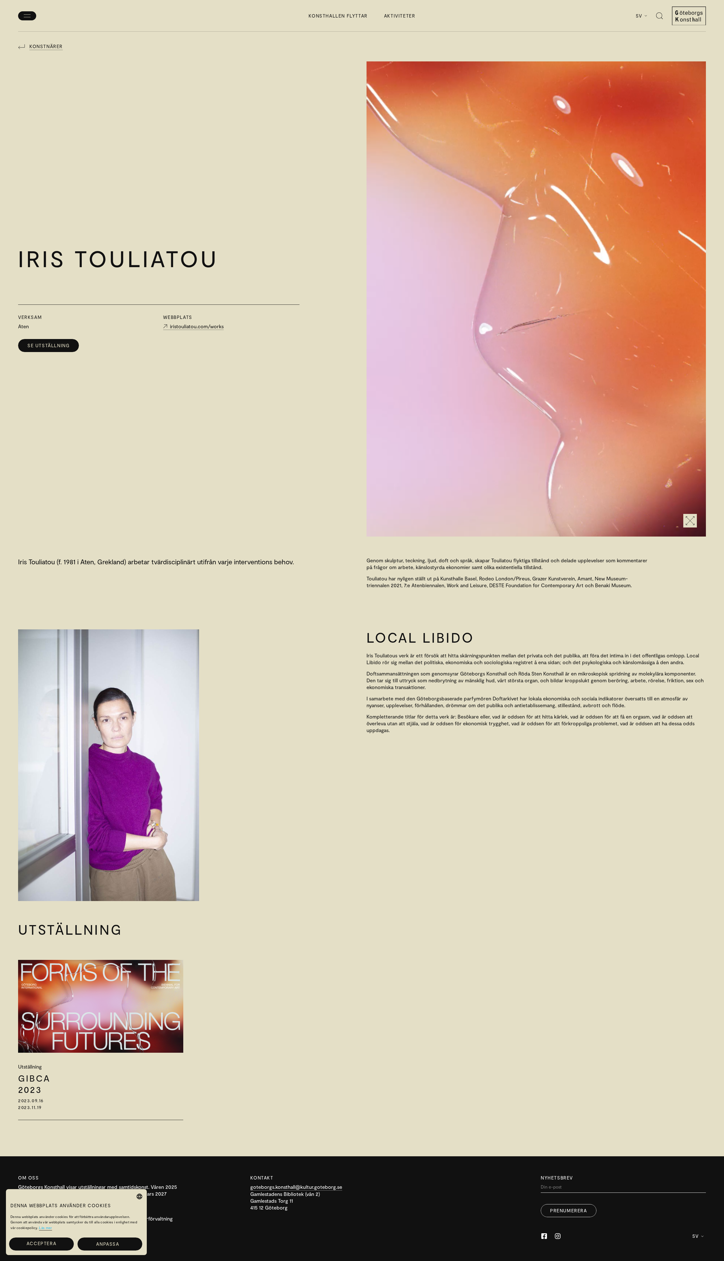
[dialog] (76, 1222)
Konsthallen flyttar (338, 15)
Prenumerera (568, 1210)
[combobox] (139, 1196)
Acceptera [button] (41, 1243)
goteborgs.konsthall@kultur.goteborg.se (296, 1187)
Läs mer (45, 1228)
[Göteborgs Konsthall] (689, 16)
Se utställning (48, 345)
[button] (109, 1244)
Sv (639, 15)
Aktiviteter (399, 15)
